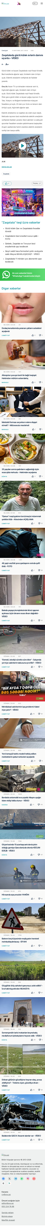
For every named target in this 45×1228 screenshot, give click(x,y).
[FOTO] (22, 543)
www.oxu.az (7, 167)
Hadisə (5, 805)
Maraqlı (5, 382)
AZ (34, 3)
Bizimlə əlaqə (7, 1216)
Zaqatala (6, 174)
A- (2, 64)
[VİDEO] (22, 590)
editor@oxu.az (8, 1203)
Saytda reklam (8, 1213)
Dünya (4, 476)
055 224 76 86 (8, 1206)
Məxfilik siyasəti (8, 1220)
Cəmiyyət (6, 335)
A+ (7, 64)
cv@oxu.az (6, 1194)
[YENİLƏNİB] (22, 778)
